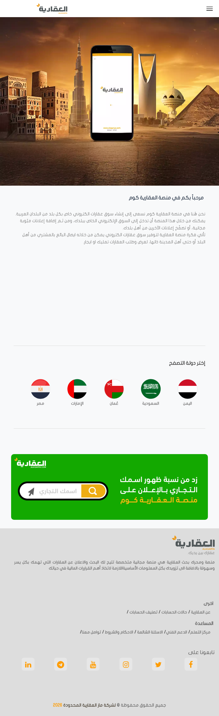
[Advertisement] (109, 288)
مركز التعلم (200, 632)
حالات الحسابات (174, 612)
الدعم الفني (176, 632)
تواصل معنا (91, 632)
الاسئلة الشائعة (149, 632)
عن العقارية (200, 612)
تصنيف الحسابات (143, 612)
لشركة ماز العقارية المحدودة (89, 705)
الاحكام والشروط (118, 632)
